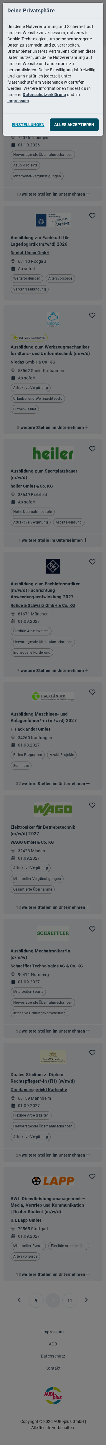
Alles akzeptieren (74, 124)
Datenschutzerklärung (44, 94)
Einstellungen (28, 124)
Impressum (18, 100)
